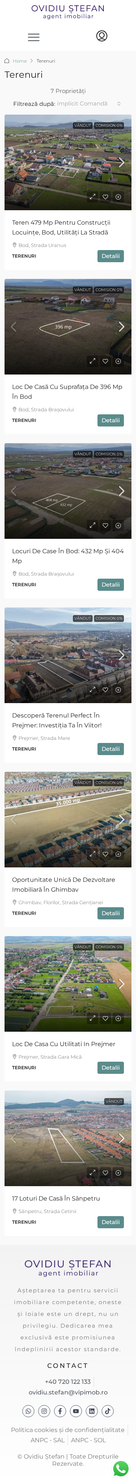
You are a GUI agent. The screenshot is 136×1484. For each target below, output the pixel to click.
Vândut (82, 125)
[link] (68, 162)
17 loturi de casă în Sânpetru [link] (56, 1198)
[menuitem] (102, 37)
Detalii (111, 256)
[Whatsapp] (28, 1411)
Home (20, 61)
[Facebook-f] (60, 1411)
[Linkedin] (92, 1411)
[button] (34, 37)
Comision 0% (109, 125)
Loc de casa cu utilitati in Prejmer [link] (63, 1044)
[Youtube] (76, 1411)
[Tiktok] (108, 1411)
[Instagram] (44, 1411)
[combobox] (89, 104)
